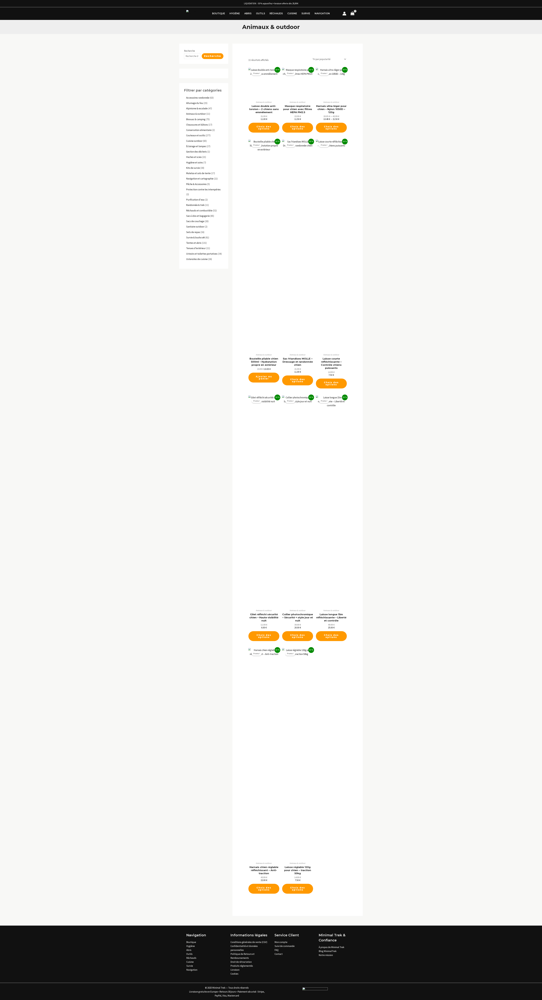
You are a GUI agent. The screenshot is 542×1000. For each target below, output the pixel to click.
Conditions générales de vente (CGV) (248, 942)
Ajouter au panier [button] (264, 377)
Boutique (218, 13)
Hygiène (235, 13)
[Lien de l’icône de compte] (344, 14)
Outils (260, 13)
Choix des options (263, 127)
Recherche (189, 50)
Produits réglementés (241, 965)
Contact (279, 954)
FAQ (276, 950)
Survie (305, 13)
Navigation (322, 13)
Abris (248, 13)
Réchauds (276, 13)
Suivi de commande (285, 946)
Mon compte (281, 942)
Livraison (234, 969)
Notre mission (326, 955)
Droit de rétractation (241, 961)
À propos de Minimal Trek (331, 947)
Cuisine (292, 13)
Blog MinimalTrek (327, 951)
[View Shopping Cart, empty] (352, 13)
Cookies (234, 973)
